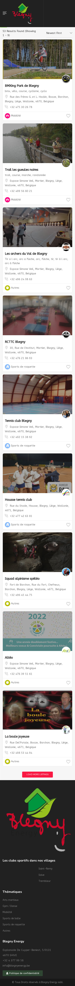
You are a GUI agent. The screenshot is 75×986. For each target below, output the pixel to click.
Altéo (9, 657)
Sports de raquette (23, 366)
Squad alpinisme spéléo (22, 579)
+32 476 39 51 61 (21, 673)
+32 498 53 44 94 (21, 752)
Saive (41, 875)
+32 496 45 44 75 (21, 595)
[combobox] (59, 33)
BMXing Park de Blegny (22, 86)
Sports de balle (12, 918)
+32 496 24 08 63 (21, 279)
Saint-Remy (45, 868)
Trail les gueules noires (21, 170)
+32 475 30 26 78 (21, 107)
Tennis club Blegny (18, 421)
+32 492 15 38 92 (21, 437)
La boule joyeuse (17, 736)
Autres (15, 287)
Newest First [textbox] (54, 33)
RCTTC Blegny (15, 342)
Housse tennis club (18, 500)
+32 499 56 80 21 (21, 191)
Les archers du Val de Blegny (26, 254)
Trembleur (45, 881)
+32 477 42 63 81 (21, 516)
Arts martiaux (10, 900)
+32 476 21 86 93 (21, 358)
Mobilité (16, 115)
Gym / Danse (10, 906)
